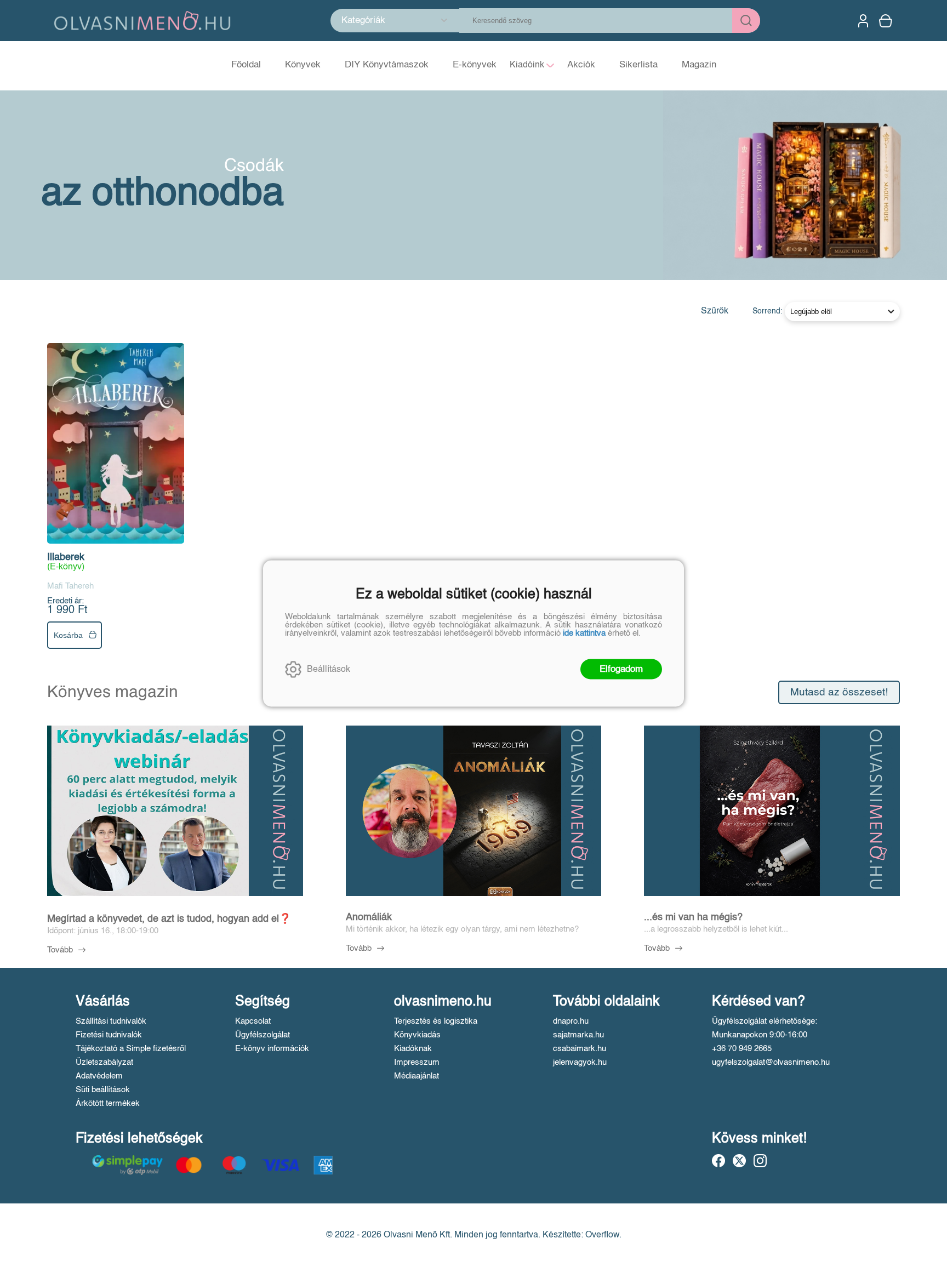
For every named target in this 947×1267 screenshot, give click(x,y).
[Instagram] (760, 1160)
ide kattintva (584, 633)
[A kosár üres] (886, 20)
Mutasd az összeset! (839, 692)
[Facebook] (718, 1160)
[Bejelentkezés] (863, 20)
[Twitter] (739, 1160)
